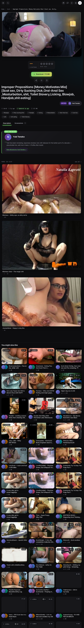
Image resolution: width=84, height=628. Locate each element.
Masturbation (51, 112)
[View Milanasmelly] (33, 616)
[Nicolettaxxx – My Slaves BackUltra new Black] (69, 409)
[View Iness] (6, 616)
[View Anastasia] (33, 367)
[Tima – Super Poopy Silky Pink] (41, 508)
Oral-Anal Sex (64, 112)
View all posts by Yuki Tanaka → (16, 149)
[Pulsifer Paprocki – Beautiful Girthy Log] (14, 583)
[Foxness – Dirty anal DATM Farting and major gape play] (41, 384)
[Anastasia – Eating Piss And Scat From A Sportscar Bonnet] (41, 359)
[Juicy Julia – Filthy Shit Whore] (14, 434)
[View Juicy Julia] (6, 442)
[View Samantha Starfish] (33, 591)
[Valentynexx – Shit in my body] (69, 583)
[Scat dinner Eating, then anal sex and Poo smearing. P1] (69, 359)
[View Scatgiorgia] (33, 541)
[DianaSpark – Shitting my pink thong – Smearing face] (69, 558)
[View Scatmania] (60, 467)
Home (2, 9)
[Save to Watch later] (24, 350)
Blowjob (6, 112)
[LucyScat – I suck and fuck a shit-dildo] (14, 459)
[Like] (41, 80)
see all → (78, 161)
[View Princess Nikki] (60, 442)
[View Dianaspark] (60, 566)
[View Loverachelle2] (33, 467)
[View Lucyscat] (6, 467)
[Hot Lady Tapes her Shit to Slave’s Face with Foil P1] (14, 384)
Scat (8, 9)
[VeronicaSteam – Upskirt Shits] (14, 532)
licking (41, 112)
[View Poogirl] (6, 417)
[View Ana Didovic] (33, 566)
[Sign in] (80, 3)
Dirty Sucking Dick (19, 112)
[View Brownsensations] (6, 367)
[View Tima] (33, 516)
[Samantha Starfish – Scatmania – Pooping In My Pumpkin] (41, 583)
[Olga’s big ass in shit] (69, 383)
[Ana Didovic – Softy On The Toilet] (41, 558)
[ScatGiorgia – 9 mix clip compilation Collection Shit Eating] (41, 533)
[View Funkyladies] (33, 442)
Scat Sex (75, 112)
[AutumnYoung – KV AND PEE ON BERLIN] (69, 608)
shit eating (14, 117)
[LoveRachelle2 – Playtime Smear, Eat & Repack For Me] (41, 459)
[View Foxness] (33, 392)
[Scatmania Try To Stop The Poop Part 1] (69, 459)
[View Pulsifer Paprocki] (6, 591)
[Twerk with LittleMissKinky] (14, 557)
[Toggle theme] (72, 3)
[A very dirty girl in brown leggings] (14, 483)
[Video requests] (63, 3)
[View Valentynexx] (60, 591)
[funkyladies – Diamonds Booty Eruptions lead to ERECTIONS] (41, 434)
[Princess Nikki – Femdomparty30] (69, 434)
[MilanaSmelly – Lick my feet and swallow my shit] (41, 608)
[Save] (47, 80)
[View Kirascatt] (60, 541)
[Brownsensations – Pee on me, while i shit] (14, 359)
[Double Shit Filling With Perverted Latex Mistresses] (41, 409)
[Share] (36, 80)
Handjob (31, 112)
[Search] (8, 3)
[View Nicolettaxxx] (60, 417)
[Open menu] (3, 3)
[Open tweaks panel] (76, 3)
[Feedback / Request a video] (67, 3)
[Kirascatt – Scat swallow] (69, 532)
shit (5, 117)
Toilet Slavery (26, 117)
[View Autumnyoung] (60, 616)
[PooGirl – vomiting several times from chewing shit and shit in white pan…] (14, 409)
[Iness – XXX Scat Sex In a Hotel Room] (14, 608)
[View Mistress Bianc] (60, 516)
